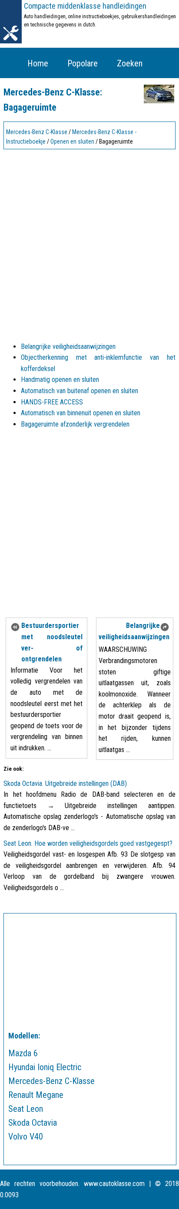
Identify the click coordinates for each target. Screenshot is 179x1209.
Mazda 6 (23, 1053)
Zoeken (130, 63)
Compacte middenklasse (85, 5)
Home (37, 63)
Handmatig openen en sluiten (60, 379)
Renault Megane (35, 1095)
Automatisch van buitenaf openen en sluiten (79, 391)
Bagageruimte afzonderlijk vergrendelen (75, 424)
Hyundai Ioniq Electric (44, 1067)
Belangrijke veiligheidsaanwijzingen (68, 346)
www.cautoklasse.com (114, 1183)
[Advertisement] (89, 241)
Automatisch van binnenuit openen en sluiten (80, 413)
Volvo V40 (25, 1136)
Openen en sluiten (72, 141)
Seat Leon (25, 1109)
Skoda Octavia (32, 1122)
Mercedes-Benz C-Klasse (36, 131)
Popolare (82, 63)
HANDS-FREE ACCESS (52, 402)
